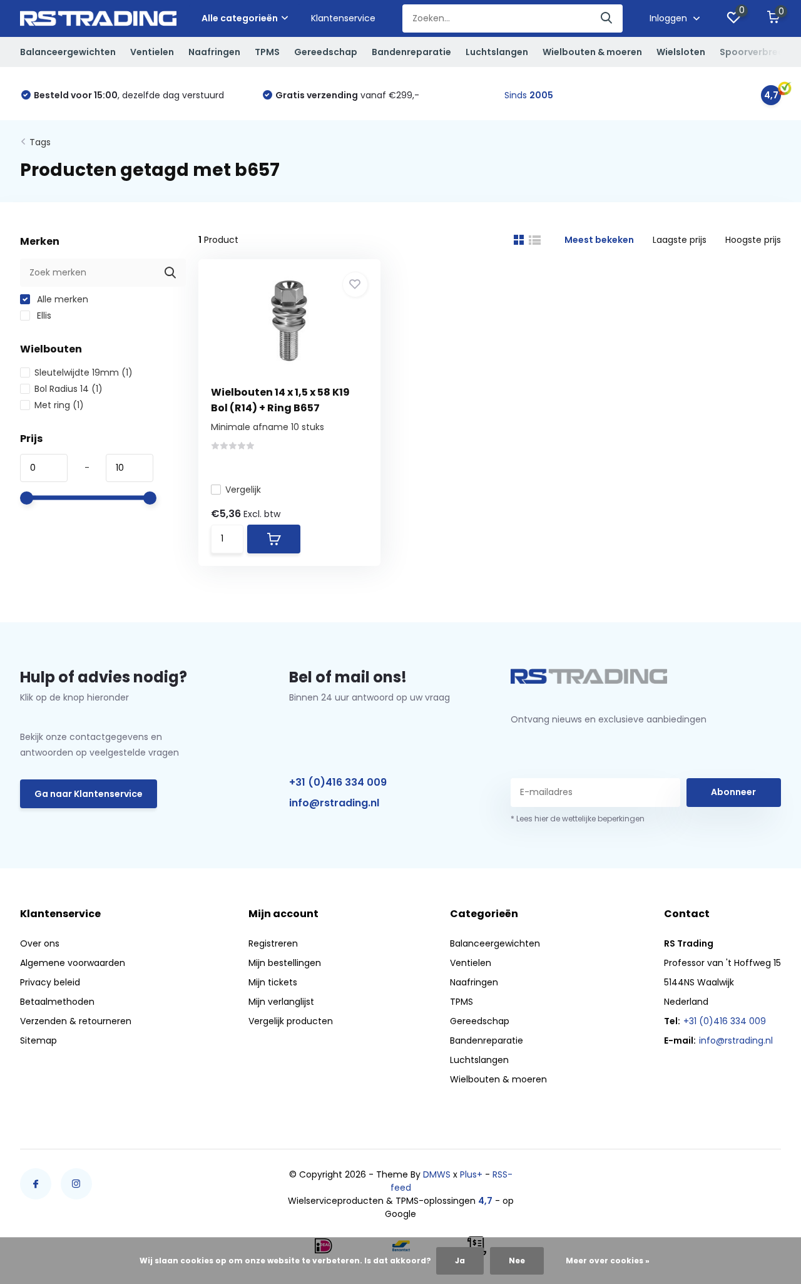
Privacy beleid (50, 982)
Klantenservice (343, 18)
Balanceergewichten (68, 52)
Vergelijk (243, 489)
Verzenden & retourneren (75, 1021)
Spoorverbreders (759, 52)
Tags (40, 142)
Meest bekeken (599, 240)
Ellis (42, 315)
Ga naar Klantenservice (88, 794)
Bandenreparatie (411, 52)
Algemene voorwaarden (72, 963)
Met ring (59, 405)
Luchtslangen (497, 52)
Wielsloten (680, 52)
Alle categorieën (240, 18)
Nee (517, 1260)
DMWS (437, 1174)
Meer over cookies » (608, 1260)
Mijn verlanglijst (281, 1001)
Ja (460, 1260)
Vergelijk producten (290, 1021)
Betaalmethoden (57, 1001)
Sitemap (38, 1040)
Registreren (273, 943)
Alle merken (61, 299)
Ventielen (152, 52)
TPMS (267, 52)
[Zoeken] (607, 18)
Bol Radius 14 (68, 389)
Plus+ (471, 1174)
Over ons (39, 943)
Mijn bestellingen (284, 963)
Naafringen (214, 52)
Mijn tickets (272, 982)
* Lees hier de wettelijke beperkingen (578, 818)
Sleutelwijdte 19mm (83, 372)
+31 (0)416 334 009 (338, 782)
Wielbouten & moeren (592, 52)
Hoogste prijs (753, 240)
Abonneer (733, 792)
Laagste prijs (680, 240)
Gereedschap (325, 52)
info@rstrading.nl (334, 803)
